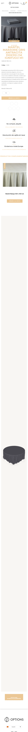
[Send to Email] (16, 103)
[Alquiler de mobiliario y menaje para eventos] (14, 3)
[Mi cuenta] (23, 3)
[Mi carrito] (26, 3)
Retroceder (15, 7)
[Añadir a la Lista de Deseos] (11, 103)
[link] (10, 108)
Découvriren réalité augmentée (14, 698)
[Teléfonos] (21, 3)
